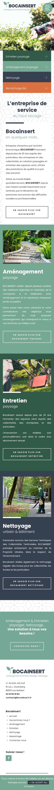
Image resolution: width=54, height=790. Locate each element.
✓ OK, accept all (38, 782)
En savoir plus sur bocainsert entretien (27, 454)
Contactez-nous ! (27, 646)
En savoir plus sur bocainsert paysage (27, 337)
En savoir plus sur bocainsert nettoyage (27, 583)
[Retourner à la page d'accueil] (21, 10)
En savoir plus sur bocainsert (27, 212)
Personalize (29, 786)
